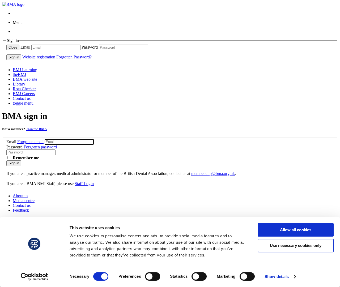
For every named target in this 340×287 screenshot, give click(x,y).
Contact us (22, 98)
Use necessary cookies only (295, 245)
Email (25, 47)
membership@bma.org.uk (213, 173)
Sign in (13, 163)
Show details (277, 276)
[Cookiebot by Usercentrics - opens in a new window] (34, 277)
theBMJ (19, 74)
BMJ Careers (24, 93)
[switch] (152, 276)
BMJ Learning (25, 69)
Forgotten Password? (74, 57)
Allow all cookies (295, 230)
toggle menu (23, 103)
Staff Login (84, 183)
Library (19, 84)
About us (20, 196)
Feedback (21, 210)
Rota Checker (24, 89)
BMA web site (25, 79)
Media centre (24, 200)
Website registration (38, 57)
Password (90, 47)
